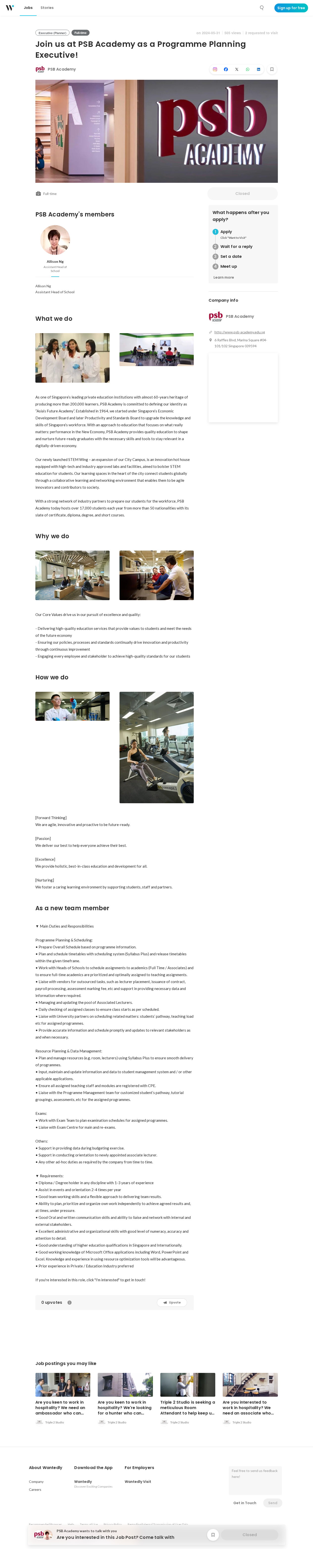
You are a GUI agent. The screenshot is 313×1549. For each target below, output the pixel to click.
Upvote (175, 1302)
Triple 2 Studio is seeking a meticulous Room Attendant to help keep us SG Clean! (187, 1410)
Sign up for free (291, 7)
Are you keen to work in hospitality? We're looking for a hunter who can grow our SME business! (124, 1410)
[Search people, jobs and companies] (262, 8)
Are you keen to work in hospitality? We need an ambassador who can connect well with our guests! (60, 1413)
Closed (242, 193)
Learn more (224, 277)
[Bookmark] (272, 69)
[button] (46, 1468)
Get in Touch (244, 1502)
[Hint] (69, 1302)
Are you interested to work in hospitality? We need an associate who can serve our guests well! (250, 1410)
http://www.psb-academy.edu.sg (240, 332)
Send (272, 1502)
